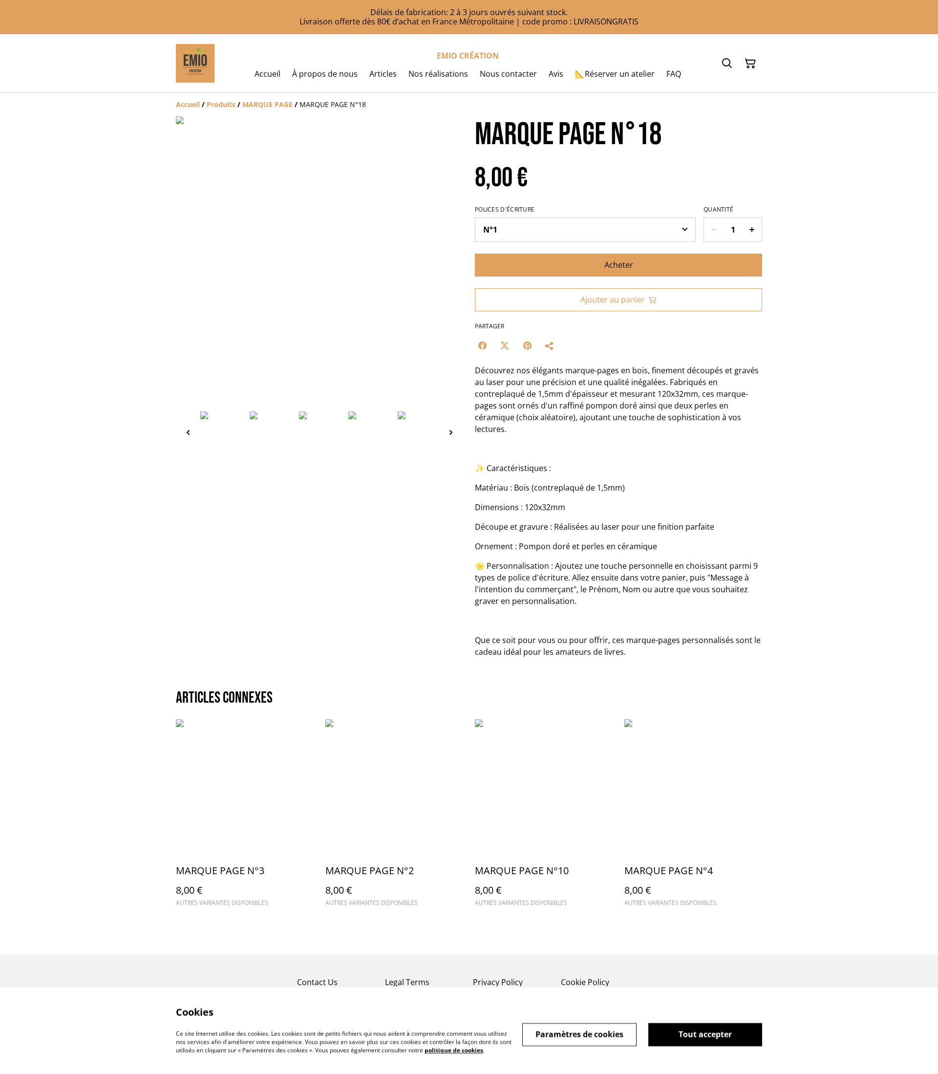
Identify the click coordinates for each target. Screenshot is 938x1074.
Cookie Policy (585, 982)
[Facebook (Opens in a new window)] (482, 345)
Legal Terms (407, 982)
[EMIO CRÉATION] (195, 63)
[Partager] (549, 345)
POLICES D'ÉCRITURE (504, 209)
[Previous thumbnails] (188, 432)
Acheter (618, 264)
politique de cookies (454, 1050)
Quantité (718, 209)
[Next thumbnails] (451, 432)
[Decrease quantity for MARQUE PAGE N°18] (714, 229)
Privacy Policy (498, 982)
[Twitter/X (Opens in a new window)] (504, 345)
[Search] (727, 63)
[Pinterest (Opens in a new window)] (527, 345)
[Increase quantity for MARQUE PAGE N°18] (752, 229)
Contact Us (317, 982)
